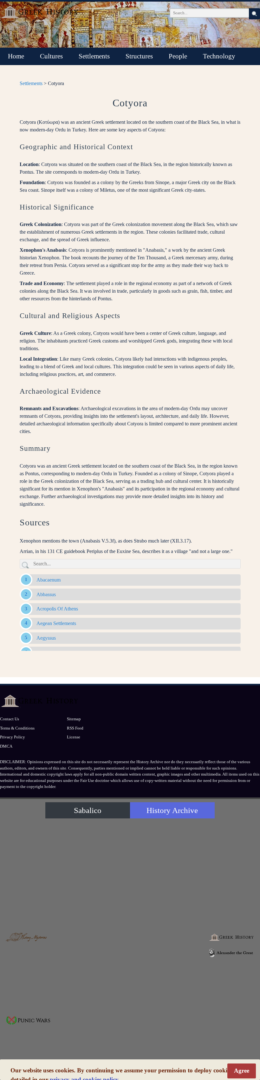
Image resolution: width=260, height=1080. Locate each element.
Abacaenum (48, 580)
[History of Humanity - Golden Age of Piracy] (79, 1039)
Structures (139, 56)
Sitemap (74, 719)
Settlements (94, 56)
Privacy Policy (12, 737)
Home (16, 56)
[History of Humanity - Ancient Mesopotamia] (79, 955)
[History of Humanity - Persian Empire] (180, 955)
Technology (219, 56)
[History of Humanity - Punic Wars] (28, 1020)
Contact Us (9, 719)
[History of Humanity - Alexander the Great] (231, 952)
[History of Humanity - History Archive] (130, 873)
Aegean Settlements (56, 623)
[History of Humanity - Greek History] (231, 937)
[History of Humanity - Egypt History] (130, 955)
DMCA (6, 746)
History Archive (172, 810)
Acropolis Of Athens (57, 608)
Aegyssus (46, 638)
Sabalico (87, 810)
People (178, 56)
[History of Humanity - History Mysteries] (28, 937)
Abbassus (46, 594)
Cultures (51, 56)
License (73, 737)
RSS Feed (75, 728)
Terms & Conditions (17, 728)
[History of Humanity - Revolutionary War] (130, 1039)
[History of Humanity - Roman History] (231, 987)
